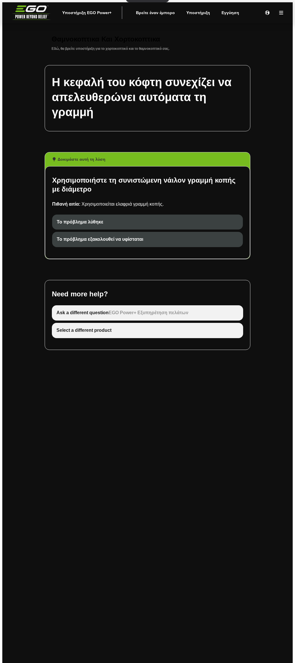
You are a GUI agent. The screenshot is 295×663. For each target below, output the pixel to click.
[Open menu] (281, 13)
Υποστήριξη (198, 12)
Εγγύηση (230, 12)
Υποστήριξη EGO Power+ (86, 12)
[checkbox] (147, 222)
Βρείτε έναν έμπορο (155, 12)
